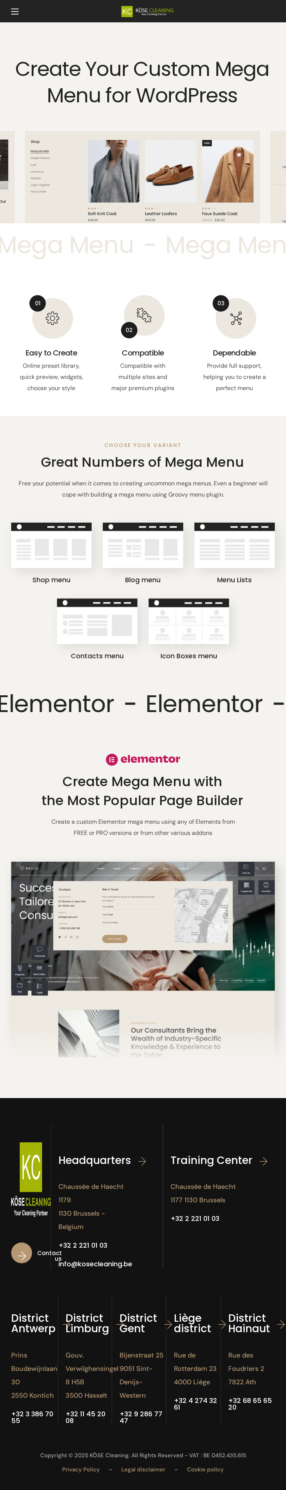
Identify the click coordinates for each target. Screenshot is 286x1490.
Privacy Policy (81, 1469)
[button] (40, 1255)
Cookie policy (205, 1469)
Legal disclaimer (143, 1469)
